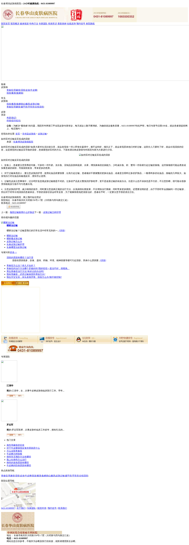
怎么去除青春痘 (14, 451)
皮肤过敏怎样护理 (52, 212)
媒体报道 (24, 23)
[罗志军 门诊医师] (9, 420)
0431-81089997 (8, 508)
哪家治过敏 (12, 225)
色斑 (9, 118)
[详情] (62, 230)
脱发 (9, 93)
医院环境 (41, 508)
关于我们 (21, 508)
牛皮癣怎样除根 (14, 454)
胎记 (13, 118)
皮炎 (28, 90)
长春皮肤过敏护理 (15, 244)
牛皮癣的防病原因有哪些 (19, 465)
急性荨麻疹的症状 (15, 445)
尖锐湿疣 (39, 107)
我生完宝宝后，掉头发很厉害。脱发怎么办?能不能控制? (34, 277)
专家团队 (43, 23)
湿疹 (23, 90)
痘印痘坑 (15, 120)
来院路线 (90, 23)
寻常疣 (31, 107)
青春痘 (10, 90)
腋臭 (13, 93)
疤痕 (9, 120)
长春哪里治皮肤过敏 (17, 247)
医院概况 (15, 23)
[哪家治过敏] (7, 222)
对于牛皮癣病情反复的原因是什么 (23, 448)
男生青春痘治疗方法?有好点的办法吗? (25, 271)
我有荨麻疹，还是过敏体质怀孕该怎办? (26, 274)
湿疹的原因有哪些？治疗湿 (20, 257)
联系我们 (62, 508)
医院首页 (5, 23)
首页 (17, 134)
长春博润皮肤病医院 (23, 142)
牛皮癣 (33, 90)
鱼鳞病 (19, 93)
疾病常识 (52, 23)
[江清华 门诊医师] (9, 381)
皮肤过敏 (34, 104)
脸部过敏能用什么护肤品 (22, 212)
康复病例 (62, 23)
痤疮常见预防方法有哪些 (19, 457)
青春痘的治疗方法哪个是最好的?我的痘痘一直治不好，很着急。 (38, 268)
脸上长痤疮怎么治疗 (17, 459)
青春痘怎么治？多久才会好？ (21, 265)
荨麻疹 (17, 90)
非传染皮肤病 (29, 134)
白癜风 (26, 104)
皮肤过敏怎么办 (14, 241)
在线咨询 (71, 23)
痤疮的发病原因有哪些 (18, 462)
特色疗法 (33, 23)
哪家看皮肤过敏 (14, 238)
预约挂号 (80, 23)
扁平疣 (24, 107)
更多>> (13, 252)
